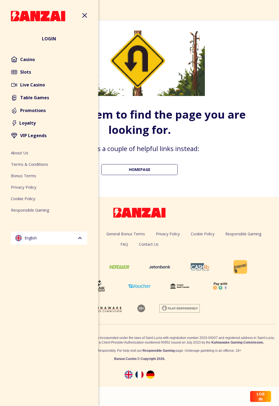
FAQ (124, 244)
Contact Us (149, 244)
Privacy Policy (168, 233)
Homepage (139, 169)
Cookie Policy (202, 233)
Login (49, 39)
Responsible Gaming (243, 233)
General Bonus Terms (125, 233)
